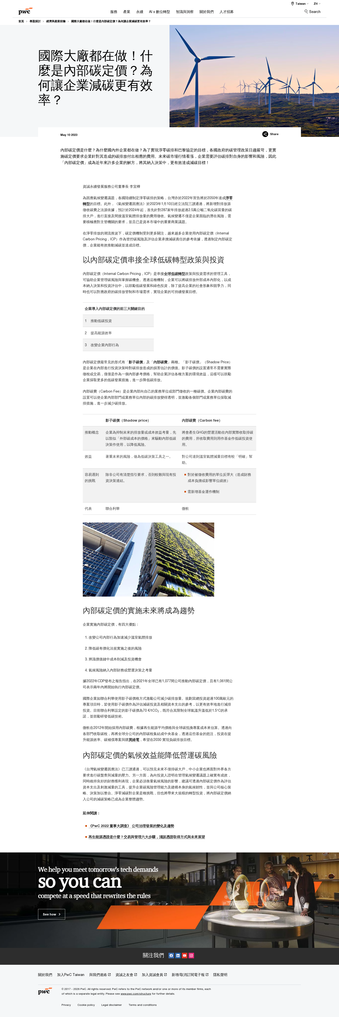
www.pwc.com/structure (136, 993)
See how (50, 914)
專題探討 (35, 21)
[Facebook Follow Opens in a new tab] (171, 956)
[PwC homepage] (25, 10)
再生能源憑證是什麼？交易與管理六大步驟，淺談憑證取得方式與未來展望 (146, 837)
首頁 (21, 21)
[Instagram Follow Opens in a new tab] (191, 956)
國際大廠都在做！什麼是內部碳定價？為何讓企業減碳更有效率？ (111, 21)
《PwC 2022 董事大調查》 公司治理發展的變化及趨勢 (131, 826)
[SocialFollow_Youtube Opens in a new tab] (184, 956)
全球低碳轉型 (174, 273)
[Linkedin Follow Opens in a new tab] (178, 956)
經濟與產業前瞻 (56, 21)
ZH (316, 3)
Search (315, 11)
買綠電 (134, 739)
